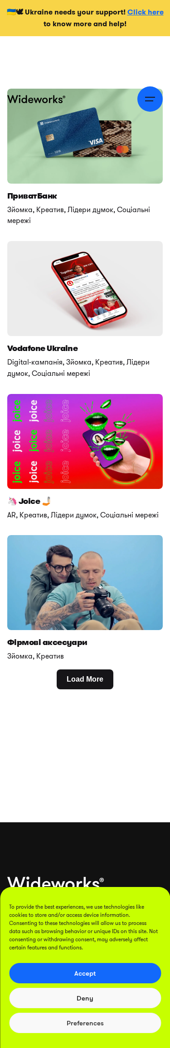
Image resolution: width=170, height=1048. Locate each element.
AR (11, 515)
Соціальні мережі (61, 373)
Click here (145, 12)
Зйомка (20, 209)
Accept (85, 973)
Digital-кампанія (35, 362)
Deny (85, 998)
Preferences (85, 1023)
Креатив (50, 209)
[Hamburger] (150, 99)
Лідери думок (90, 209)
